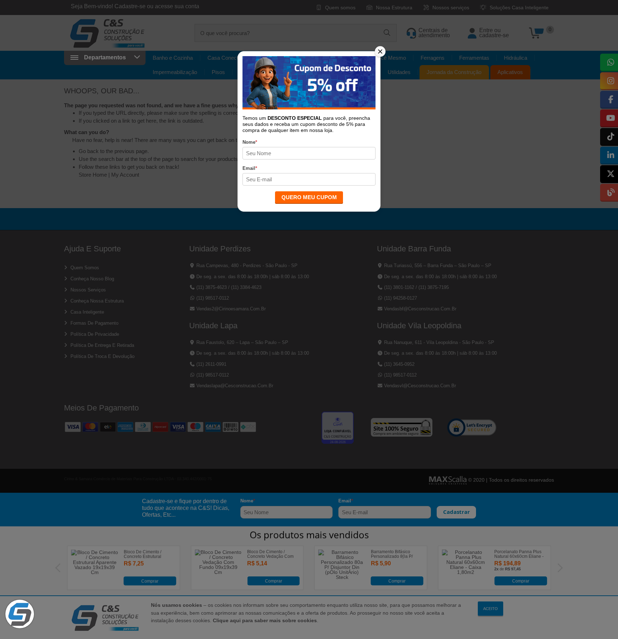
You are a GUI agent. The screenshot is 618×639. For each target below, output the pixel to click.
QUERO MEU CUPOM (309, 197)
